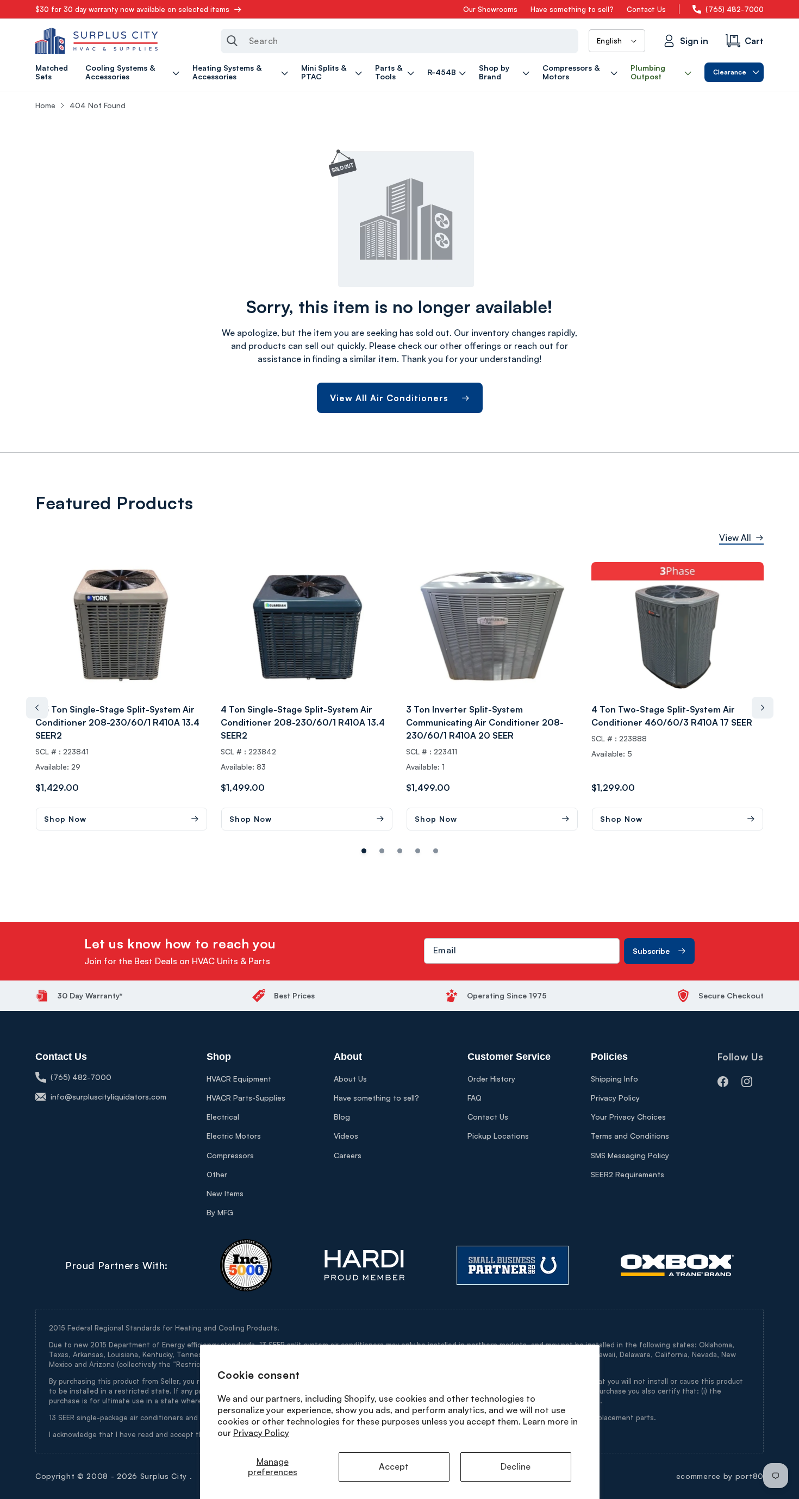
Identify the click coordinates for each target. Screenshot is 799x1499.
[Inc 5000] (246, 1265)
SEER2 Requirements (627, 1174)
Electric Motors (234, 1135)
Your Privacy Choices (628, 1116)
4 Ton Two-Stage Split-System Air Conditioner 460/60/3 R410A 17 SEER (671, 716)
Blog (342, 1116)
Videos (346, 1135)
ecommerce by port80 (720, 1476)
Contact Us (646, 9)
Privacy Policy (261, 1432)
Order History (491, 1078)
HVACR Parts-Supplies (246, 1097)
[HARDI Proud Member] (364, 1265)
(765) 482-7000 (735, 9)
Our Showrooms (490, 9)
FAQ (474, 1097)
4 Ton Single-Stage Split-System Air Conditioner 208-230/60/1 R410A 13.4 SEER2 (303, 722)
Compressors (230, 1155)
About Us (350, 1078)
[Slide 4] (435, 850)
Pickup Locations (498, 1135)
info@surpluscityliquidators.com (108, 1096)
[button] (134, 72)
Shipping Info (614, 1078)
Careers (347, 1155)
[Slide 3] (417, 850)
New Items (225, 1193)
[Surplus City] (96, 41)
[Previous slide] (37, 708)
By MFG (220, 1212)
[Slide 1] (381, 850)
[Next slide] (762, 708)
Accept (394, 1466)
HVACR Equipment (239, 1078)
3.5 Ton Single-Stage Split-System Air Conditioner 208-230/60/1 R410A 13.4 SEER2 (117, 722)
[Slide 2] (399, 850)
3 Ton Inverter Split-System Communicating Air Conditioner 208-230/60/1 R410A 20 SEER (485, 722)
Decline (515, 1466)
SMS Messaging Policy (630, 1155)
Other (217, 1174)
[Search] (232, 41)
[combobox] (399, 41)
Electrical (223, 1116)
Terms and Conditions (630, 1135)
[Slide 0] (363, 850)
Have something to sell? (572, 9)
